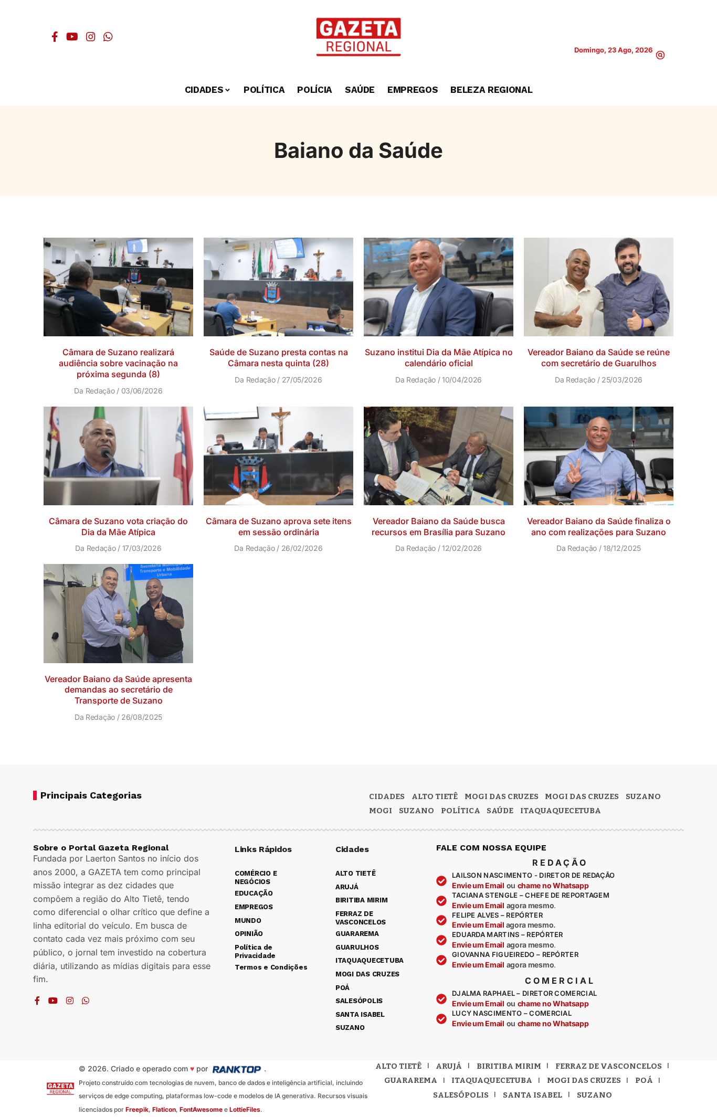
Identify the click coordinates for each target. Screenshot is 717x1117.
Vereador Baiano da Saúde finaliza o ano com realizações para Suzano (599, 526)
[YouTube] (72, 36)
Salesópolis (461, 1095)
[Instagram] (90, 36)
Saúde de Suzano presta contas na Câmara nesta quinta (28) (278, 357)
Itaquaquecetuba (491, 1080)
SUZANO (416, 810)
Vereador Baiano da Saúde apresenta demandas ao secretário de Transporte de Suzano (118, 690)
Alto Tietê (435, 796)
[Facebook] (55, 36)
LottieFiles (244, 1109)
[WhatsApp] (108, 36)
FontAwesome (201, 1109)
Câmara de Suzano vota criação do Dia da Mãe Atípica (118, 526)
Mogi (380, 810)
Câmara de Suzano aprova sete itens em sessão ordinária (279, 526)
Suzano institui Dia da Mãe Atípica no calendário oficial (439, 357)
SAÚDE (500, 810)
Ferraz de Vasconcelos (608, 1066)
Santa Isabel (532, 1095)
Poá (644, 1080)
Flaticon (164, 1109)
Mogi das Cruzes (582, 796)
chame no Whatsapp (553, 885)
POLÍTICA (460, 810)
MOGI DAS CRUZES (502, 796)
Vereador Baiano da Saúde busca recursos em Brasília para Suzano (438, 526)
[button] (660, 55)
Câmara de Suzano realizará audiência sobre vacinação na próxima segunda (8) (118, 363)
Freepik (137, 1109)
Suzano (643, 796)
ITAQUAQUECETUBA (560, 810)
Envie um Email (478, 885)
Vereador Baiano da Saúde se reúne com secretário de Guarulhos (599, 357)
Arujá (449, 1066)
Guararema (410, 1080)
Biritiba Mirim (509, 1066)
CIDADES (387, 796)
